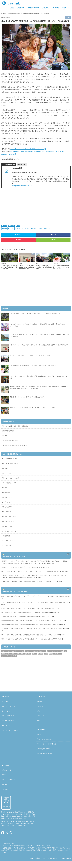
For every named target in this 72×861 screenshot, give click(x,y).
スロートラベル (51, 651)
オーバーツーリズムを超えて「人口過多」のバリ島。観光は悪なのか (30, 355)
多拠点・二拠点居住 (8, 716)
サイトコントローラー (8, 540)
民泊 (65, 651)
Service (46, 7)
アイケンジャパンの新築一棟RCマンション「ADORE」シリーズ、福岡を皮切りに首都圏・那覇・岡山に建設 (33, 602)
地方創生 (28, 653)
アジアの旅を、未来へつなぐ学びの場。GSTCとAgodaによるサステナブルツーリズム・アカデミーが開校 (40, 377)
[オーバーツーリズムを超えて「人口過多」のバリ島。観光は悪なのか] (5, 358)
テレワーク (43, 651)
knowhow (21, 7)
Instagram (15, 185)
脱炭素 (14, 656)
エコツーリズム (57, 653)
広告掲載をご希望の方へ (43, 749)
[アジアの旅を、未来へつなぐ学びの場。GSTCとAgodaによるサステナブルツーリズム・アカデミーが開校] (5, 379)
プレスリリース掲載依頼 (43, 739)
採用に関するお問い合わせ (44, 753)
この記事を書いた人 (9, 164)
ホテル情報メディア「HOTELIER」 (14, 556)
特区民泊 (4, 436)
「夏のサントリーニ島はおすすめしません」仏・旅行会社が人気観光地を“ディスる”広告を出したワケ (40, 345)
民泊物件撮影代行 (7, 507)
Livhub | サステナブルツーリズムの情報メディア (47, 858)
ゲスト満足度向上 (7, 545)
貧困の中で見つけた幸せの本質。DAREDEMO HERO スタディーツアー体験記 (33, 407)
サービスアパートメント (9, 531)
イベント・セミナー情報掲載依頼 (46, 744)
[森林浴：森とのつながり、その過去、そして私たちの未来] (5, 400)
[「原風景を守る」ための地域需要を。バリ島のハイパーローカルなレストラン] (5, 369)
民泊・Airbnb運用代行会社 (10, 458)
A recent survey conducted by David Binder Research (27, 149)
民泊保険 (4, 487)
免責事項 (4, 784)
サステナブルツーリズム (8, 651)
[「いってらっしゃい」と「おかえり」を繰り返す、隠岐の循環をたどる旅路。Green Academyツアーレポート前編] (5, 337)
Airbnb (5, 225)
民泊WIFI (5, 468)
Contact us (65, 7)
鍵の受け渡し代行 (7, 502)
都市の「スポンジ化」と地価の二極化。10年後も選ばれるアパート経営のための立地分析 (27, 639)
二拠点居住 (35, 651)
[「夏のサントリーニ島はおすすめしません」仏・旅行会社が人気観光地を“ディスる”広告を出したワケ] (5, 348)
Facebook (26, 185)
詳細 (25, 825)
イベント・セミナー (42, 716)
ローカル (34, 653)
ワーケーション (20, 651)
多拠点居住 (28, 651)
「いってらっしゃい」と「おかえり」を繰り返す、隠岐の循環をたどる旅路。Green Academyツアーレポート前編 (39, 335)
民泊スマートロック (8, 497)
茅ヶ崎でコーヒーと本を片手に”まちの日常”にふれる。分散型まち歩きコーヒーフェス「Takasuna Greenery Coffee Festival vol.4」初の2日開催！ (39, 387)
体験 (62, 651)
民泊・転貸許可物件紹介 (9, 483)
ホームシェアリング (37, 228)
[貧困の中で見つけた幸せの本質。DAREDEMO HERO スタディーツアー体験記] (5, 410)
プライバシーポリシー (8, 779)
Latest (12, 7)
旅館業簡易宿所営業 (8, 431)
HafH (50, 653)
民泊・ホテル (6, 725)
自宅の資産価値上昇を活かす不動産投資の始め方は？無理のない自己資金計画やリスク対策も (29, 624)
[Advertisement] (18, 204)
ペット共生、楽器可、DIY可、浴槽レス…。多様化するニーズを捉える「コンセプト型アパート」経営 (31, 628)
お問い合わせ (40, 734)
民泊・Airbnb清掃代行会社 (10, 463)
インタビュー (40, 706)
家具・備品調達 (6, 511)
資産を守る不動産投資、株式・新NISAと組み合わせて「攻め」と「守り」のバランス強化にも (29, 620)
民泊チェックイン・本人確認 (10, 478)
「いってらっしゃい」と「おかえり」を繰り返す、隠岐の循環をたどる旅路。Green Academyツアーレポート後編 (39, 325)
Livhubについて (6, 770)
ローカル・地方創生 (8, 720)
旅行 (58, 651)
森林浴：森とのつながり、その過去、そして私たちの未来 (27, 397)
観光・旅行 (5, 701)
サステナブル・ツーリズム (10, 730)
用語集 (38, 720)
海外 (19, 225)
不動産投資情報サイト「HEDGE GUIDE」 (16, 591)
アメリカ (11, 228)
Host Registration (33, 7)
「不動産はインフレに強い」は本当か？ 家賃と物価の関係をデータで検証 (23, 616)
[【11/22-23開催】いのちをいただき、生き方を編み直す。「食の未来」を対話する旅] (5, 317)
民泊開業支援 (6, 536)
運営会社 (4, 775)
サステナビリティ (6, 656)
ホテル (3, 653)
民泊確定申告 (6, 492)
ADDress (40, 653)
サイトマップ (6, 789)
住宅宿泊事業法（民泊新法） (10, 440)
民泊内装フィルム (7, 526)
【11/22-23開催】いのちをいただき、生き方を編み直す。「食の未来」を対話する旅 (35, 313)
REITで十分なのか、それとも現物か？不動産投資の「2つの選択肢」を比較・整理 (25, 612)
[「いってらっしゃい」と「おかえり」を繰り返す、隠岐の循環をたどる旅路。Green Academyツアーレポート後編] (5, 327)
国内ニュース (48, 228)
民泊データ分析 (6, 473)
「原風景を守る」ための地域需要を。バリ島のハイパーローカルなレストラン (33, 365)
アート (22, 653)
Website (56, 7)
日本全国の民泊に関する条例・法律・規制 (14, 445)
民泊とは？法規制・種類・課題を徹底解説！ (15, 426)
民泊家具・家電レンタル (9, 516)
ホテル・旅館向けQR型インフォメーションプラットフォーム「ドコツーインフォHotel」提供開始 (30, 571)
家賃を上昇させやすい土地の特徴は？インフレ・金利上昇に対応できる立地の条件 (25, 608)
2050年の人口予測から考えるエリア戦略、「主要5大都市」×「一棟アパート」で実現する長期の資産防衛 (32, 596)
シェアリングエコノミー (23, 228)
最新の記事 (22, 164)
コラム (38, 711)
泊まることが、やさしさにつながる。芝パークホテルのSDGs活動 (20, 567)
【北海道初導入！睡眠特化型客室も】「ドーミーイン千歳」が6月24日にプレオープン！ (27, 581)
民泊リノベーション (8, 521)
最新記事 (12, 225)
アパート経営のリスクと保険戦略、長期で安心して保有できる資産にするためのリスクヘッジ (29, 635)
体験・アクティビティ (8, 706)
